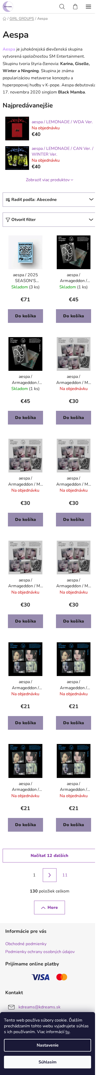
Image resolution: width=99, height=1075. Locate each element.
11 (65, 875)
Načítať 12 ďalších (49, 856)
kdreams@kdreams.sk (39, 1007)
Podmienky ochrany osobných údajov (40, 952)
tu (67, 1032)
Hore (53, 907)
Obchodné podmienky (25, 944)
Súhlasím (47, 1062)
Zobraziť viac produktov (48, 180)
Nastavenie (48, 1045)
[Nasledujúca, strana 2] (49, 875)
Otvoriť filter (23, 220)
